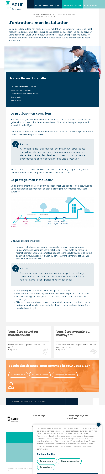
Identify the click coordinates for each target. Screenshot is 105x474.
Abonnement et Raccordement (43, 14)
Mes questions (16, 100)
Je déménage (38, 416)
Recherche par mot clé (65, 375)
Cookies (11, 471)
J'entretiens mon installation (23, 87)
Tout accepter (47, 461)
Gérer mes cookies (69, 461)
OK (72, 401)
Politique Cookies (46, 454)
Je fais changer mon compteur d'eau (24, 93)
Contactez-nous (18, 375)
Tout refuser (46, 467)
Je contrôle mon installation (21, 90)
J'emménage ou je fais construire (77, 417)
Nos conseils (15, 97)
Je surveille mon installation (65, 14)
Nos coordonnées (40, 375)
